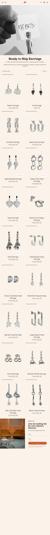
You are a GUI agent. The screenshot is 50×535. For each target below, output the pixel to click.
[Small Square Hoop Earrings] (37, 240)
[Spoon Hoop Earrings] (37, 394)
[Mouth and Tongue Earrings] (37, 201)
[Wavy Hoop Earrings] (37, 126)
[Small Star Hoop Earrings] (37, 279)
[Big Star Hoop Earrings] (13, 318)
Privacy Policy (30, 446)
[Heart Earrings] (13, 201)
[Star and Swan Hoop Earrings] (13, 394)
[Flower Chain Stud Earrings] (37, 162)
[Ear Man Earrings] (13, 126)
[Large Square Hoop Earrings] (37, 318)
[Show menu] (2, 2)
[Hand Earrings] (13, 240)
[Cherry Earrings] (13, 357)
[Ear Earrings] (37, 89)
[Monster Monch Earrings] (37, 357)
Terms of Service (37, 446)
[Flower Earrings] (13, 89)
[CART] (47, 2)
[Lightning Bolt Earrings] (13, 162)
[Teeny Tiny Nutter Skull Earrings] (13, 279)
